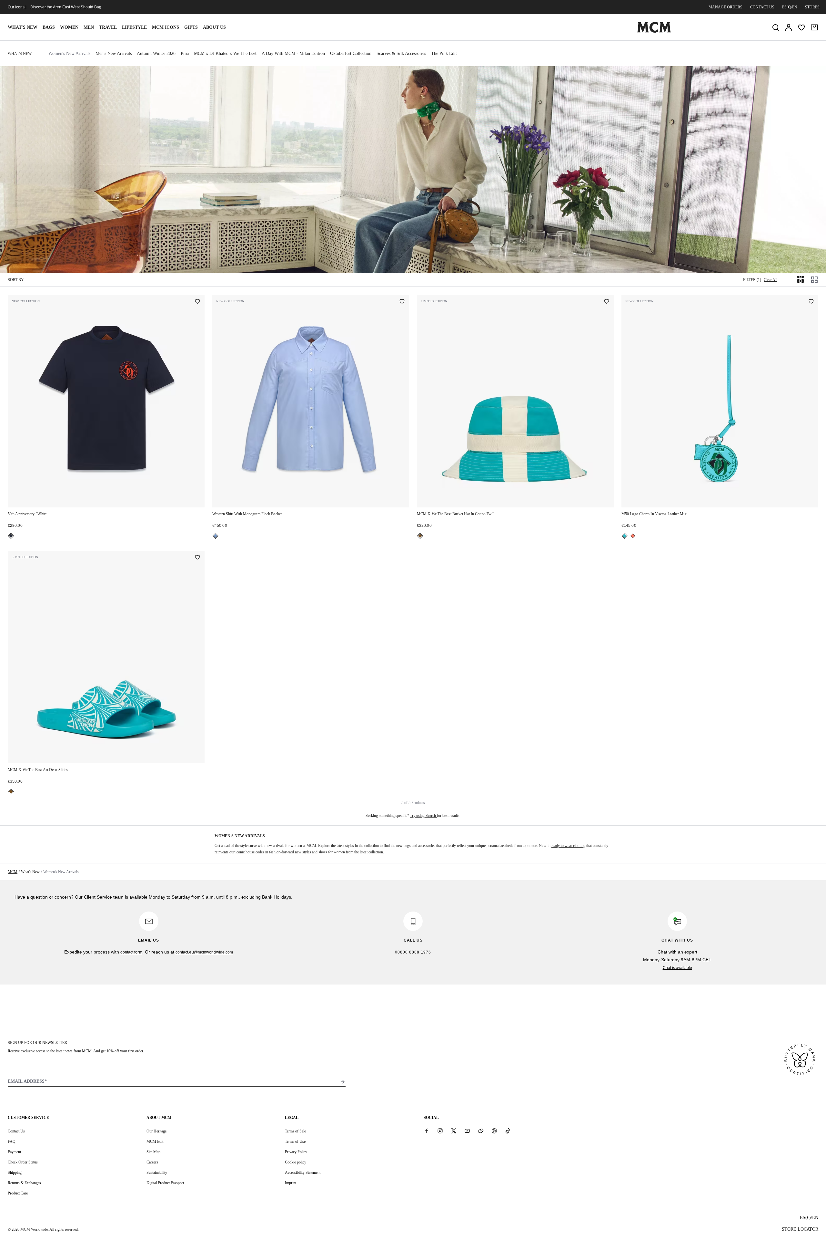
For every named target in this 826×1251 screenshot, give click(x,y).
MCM (12, 872)
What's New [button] (22, 27)
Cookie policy (295, 1162)
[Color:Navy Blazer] (11, 536)
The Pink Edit (444, 53)
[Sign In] (788, 27)
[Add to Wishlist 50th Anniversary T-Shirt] (197, 302)
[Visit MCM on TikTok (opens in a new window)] (508, 1131)
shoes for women (331, 852)
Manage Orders (725, 7)
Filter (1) (752, 279)
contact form (131, 952)
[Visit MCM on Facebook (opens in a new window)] (426, 1131)
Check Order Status (23, 1162)
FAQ (11, 1141)
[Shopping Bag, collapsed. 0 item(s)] (814, 27)
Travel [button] (108, 27)
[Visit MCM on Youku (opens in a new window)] (494, 1131)
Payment (14, 1152)
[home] (654, 31)
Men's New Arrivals (114, 53)
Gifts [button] (191, 27)
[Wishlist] (801, 27)
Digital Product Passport (165, 1183)
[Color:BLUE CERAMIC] (624, 536)
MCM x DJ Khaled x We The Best (225, 53)
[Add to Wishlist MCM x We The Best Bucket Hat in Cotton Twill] (606, 302)
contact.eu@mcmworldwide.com (204, 952)
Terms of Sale (295, 1131)
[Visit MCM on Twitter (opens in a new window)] (454, 1131)
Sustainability (156, 1172)
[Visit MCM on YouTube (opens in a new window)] (467, 1131)
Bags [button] (49, 27)
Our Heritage (156, 1131)
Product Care (18, 1193)
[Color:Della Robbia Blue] (215, 536)
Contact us (762, 7)
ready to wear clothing (568, 845)
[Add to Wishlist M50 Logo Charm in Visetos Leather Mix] (811, 302)
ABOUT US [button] (214, 27)
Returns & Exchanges (24, 1183)
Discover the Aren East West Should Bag (65, 7)
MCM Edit (154, 1141)
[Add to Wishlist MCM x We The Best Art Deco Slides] (197, 558)
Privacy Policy (296, 1152)
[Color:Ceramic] (420, 536)
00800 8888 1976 (413, 952)
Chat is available (677, 967)
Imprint (290, 1183)
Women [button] (69, 27)
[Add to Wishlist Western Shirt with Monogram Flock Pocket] (402, 302)
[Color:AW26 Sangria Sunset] (632, 535)
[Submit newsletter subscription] (343, 1082)
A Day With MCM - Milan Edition (293, 53)
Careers (152, 1162)
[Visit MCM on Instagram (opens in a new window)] (440, 1131)
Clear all (770, 279)
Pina (185, 53)
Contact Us (16, 1131)
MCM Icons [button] (165, 27)
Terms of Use (295, 1141)
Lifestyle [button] (134, 27)
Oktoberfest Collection (350, 53)
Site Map (153, 1152)
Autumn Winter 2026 (156, 53)
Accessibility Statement (302, 1172)
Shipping (15, 1172)
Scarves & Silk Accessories (401, 53)
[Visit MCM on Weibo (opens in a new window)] (481, 1131)
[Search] (776, 27)
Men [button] (89, 27)
